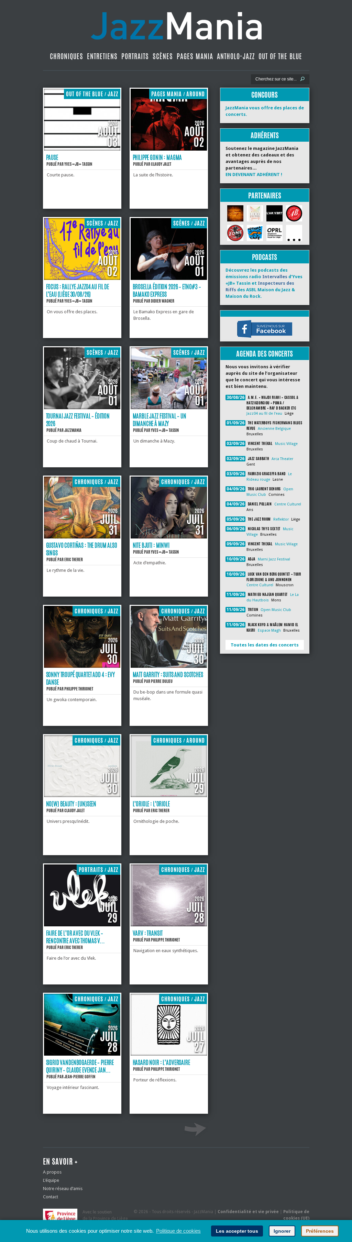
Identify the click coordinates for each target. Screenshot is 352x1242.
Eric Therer (73, 559)
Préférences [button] (320, 1231)
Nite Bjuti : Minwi (151, 545)
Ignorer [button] (282, 1231)
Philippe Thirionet (78, 689)
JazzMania (72, 430)
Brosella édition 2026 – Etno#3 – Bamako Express (167, 290)
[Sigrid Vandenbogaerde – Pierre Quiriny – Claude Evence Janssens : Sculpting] (82, 1054)
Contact (50, 1196)
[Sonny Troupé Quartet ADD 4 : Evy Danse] (82, 666)
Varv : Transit (148, 932)
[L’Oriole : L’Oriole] (169, 795)
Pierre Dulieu (162, 681)
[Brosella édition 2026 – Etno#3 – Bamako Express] (169, 278)
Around (195, 94)
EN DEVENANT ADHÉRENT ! (254, 174)
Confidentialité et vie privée (248, 1211)
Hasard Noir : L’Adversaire (161, 1062)
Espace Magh (269, 630)
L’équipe (51, 1180)
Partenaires (264, 195)
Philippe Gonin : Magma (157, 157)
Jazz (113, 94)
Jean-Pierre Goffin (79, 1077)
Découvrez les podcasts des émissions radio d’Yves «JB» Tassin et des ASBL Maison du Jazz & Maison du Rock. (264, 283)
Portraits (135, 56)
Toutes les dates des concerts (265, 644)
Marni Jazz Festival (274, 559)
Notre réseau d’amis (62, 1188)
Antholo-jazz (236, 56)
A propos (52, 1172)
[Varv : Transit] (169, 924)
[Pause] (82, 149)
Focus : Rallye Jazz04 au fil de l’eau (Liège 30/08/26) (77, 290)
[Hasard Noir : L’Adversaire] (169, 1054)
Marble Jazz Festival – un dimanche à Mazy (159, 419)
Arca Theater (282, 459)
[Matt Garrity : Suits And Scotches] (169, 666)
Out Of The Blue (280, 56)
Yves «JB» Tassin (78, 164)
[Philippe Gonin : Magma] (169, 149)
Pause (52, 157)
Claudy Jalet (161, 164)
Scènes (163, 56)
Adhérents (265, 135)
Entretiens (102, 56)
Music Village (286, 444)
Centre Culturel (287, 504)
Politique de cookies (178, 1231)
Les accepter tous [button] (237, 1231)
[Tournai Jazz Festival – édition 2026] (82, 407)
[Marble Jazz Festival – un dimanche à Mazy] (169, 407)
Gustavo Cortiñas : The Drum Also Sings (81, 549)
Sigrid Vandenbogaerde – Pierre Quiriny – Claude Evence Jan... (80, 1066)
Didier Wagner (162, 301)
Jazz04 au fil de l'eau (264, 413)
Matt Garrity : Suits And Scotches (168, 674)
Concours (264, 95)
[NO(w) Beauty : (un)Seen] (82, 795)
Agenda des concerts (264, 354)
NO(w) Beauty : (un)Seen (71, 803)
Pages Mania (195, 56)
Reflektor (281, 519)
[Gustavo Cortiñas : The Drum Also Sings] (82, 537)
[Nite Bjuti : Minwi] (169, 537)
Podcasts (264, 257)
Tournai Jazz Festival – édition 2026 (78, 419)
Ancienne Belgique (274, 428)
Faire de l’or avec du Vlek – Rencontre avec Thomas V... (75, 936)
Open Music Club (276, 610)
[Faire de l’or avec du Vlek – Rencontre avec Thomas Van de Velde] (82, 924)
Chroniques (66, 56)
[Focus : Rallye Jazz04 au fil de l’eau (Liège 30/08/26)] (82, 278)
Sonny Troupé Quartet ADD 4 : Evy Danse (80, 678)
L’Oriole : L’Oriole (151, 803)
